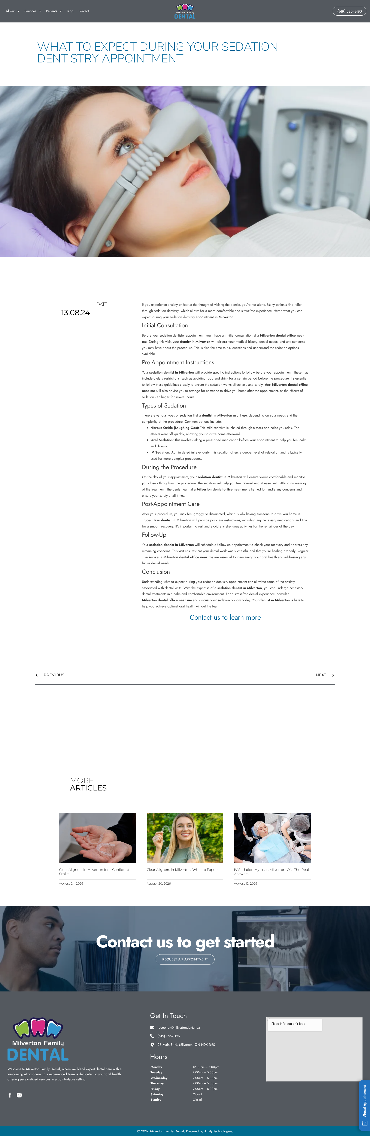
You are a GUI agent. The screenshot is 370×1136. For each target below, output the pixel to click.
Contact (83, 11)
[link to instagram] (19, 1095)
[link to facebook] (9, 1095)
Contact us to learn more (225, 617)
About (10, 11)
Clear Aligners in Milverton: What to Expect (183, 870)
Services (30, 11)
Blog (70, 11)
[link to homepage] (185, 11)
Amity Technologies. (218, 1131)
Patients (51, 11)
